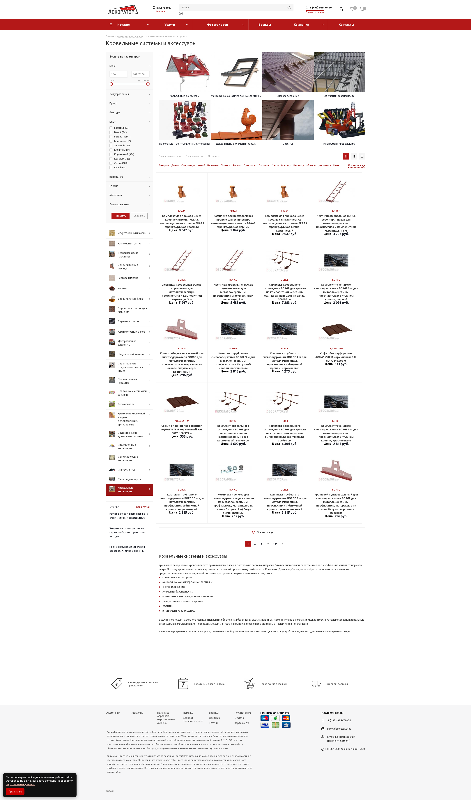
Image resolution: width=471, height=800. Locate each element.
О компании (113, 712)
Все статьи (143, 506)
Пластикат (250, 165)
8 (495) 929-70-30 (321, 7)
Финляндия (188, 165)
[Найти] (289, 7)
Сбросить (139, 215)
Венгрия (164, 165)
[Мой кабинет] (341, 9)
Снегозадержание (288, 95)
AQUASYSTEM (336, 348)
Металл (286, 165)
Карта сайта (242, 723)
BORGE (336, 211)
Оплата (239, 717)
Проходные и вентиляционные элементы (184, 143)
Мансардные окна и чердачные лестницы (236, 95)
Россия (237, 165)
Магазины (138, 712)
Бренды (264, 24)
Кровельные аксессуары (184, 95)
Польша (226, 165)
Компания (301, 24)
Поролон (264, 165)
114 (275, 543)
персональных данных (20, 784)
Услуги (169, 24)
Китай (201, 165)
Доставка (214, 717)
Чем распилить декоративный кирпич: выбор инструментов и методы (127, 532)
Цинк (336, 165)
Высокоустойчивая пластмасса (312, 165)
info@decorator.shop (339, 728)
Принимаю (15, 791)
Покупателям (243, 712)
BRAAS (181, 211)
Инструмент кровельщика (339, 143)
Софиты (288, 143)
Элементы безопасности (339, 95)
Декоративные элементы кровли (236, 143)
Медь (275, 165)
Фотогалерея (217, 24)
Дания (175, 165)
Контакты (346, 24)
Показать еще (356, 165)
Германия (213, 165)
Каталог (123, 24)
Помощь (188, 712)
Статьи (213, 723)
